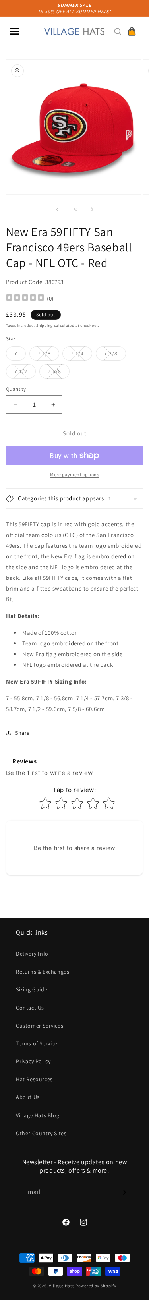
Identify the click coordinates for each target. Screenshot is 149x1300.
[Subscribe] (124, 1192)
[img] (25, 298)
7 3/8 (115, 355)
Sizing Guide (31, 989)
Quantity (16, 389)
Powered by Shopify (95, 1285)
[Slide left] (57, 209)
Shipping (44, 325)
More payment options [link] (74, 474)
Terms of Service (37, 1043)
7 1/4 (81, 355)
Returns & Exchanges (42, 971)
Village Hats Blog (37, 1115)
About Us (28, 1097)
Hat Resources (34, 1079)
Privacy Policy (33, 1061)
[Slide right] (92, 209)
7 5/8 (59, 373)
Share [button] (22, 732)
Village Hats (61, 1285)
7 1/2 (25, 373)
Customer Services (39, 1025)
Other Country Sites (41, 1133)
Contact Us (30, 1007)
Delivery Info (32, 953)
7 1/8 (48, 355)
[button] (14, 31)
